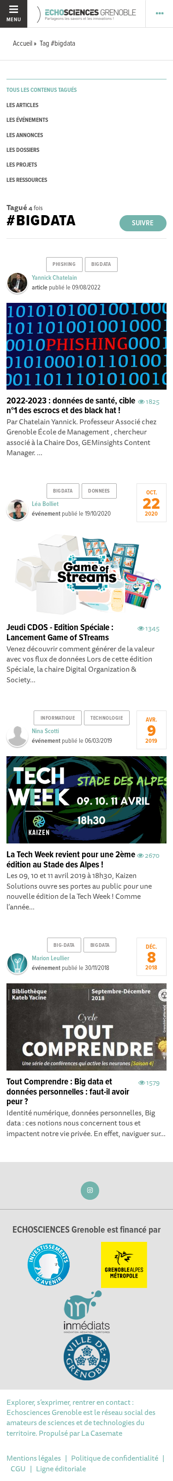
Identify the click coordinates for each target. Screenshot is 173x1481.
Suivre (143, 223)
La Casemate (101, 1433)
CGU (18, 1469)
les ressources (26, 180)
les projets (21, 165)
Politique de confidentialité (114, 1458)
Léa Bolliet (45, 504)
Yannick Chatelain (54, 278)
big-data (64, 945)
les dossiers (22, 150)
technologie (106, 718)
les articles (22, 105)
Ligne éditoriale (61, 1469)
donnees (99, 491)
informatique (58, 718)
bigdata (101, 264)
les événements (27, 120)
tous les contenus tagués (41, 90)
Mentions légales (33, 1458)
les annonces (24, 135)
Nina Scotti (45, 731)
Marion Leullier (50, 958)
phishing (64, 264)
